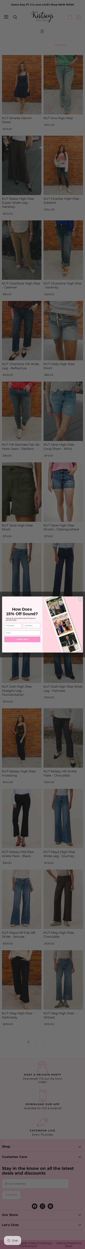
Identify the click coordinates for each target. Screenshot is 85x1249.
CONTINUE (22, 639)
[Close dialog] (80, 599)
